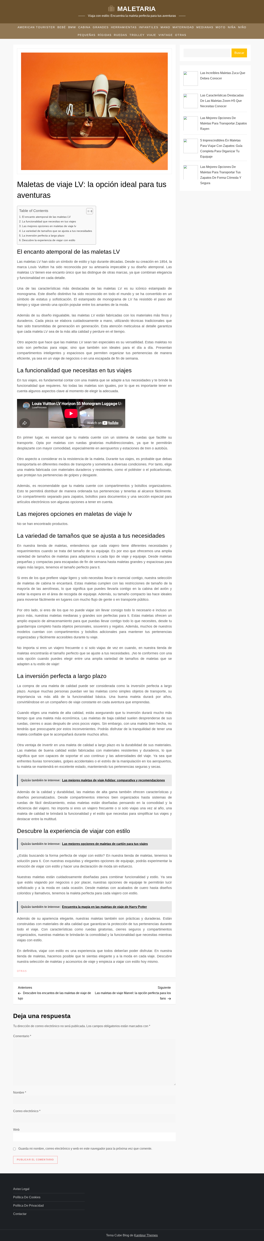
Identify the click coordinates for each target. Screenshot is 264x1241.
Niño (242, 27)
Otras (180, 35)
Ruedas (120, 35)
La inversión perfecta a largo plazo (43, 235)
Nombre (19, 1092)
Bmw (72, 27)
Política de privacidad (28, 1205)
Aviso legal (21, 1189)
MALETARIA (136, 8)
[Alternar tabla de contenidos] (87, 211)
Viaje (151, 35)
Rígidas (105, 35)
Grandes (101, 27)
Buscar (239, 52)
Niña (232, 27)
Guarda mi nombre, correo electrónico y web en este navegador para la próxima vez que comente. (85, 1148)
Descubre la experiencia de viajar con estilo (48, 240)
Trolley (137, 35)
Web (16, 1129)
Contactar (19, 1213)
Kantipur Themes (146, 1235)
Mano (165, 27)
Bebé (61, 27)
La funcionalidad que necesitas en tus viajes (49, 221)
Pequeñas (86, 35)
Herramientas (124, 27)
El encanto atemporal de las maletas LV (46, 216)
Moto (221, 27)
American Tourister (36, 27)
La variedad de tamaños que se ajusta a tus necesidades (57, 230)
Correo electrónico (26, 1111)
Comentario (22, 1036)
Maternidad (183, 27)
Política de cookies (26, 1197)
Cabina (84, 27)
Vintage (165, 35)
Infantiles (148, 27)
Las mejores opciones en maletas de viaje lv (49, 226)
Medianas (204, 27)
